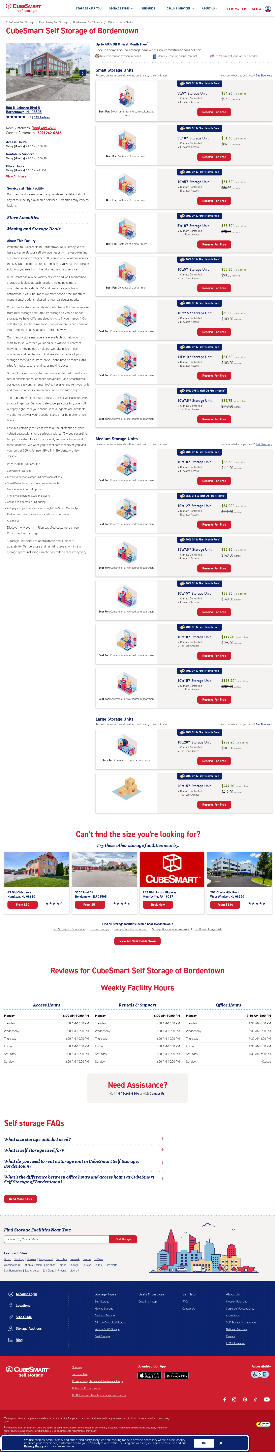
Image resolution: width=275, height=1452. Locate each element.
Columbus (61, 1259)
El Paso (98, 1259)
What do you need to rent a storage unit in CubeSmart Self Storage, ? (71, 1163)
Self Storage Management (241, 1322)
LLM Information (235, 1343)
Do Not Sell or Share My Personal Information (99, 1395)
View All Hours (16, 176)
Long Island (46, 1259)
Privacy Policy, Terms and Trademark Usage (97, 1381)
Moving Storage (104, 1309)
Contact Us (157, 1093)
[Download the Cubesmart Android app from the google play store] (176, 1375)
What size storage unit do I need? (37, 1139)
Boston (87, 1259)
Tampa (62, 1265)
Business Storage (105, 1315)
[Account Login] (269, 9)
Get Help (188, 1294)
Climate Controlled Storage (110, 1322)
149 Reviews (42, 117)
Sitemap (77, 1367)
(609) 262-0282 (48, 132)
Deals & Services (151, 1294)
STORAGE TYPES (119, 8)
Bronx (7, 1259)
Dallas (98, 1265)
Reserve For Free (214, 112)
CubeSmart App (148, 1302)
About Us (233, 1294)
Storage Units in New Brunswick (170, 929)
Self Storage (102, 1302)
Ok (204, 1443)
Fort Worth (111, 1265)
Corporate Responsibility (240, 1309)
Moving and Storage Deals (34, 228)
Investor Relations (236, 1302)
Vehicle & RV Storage (107, 1329)
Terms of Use (80, 1374)
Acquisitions (233, 1315)
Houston (86, 1265)
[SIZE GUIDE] (157, 8)
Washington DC (12, 1265)
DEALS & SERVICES (178, 8)
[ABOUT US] (217, 8)
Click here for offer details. (17, 1434)
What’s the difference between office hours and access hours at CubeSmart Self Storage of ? (79, 1179)
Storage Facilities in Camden (130, 929)
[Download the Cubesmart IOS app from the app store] (150, 1375)
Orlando (50, 1265)
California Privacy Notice (86, 1388)
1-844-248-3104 (127, 1093)
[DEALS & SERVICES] (193, 8)
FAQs (185, 1302)
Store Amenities (23, 217)
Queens (31, 1259)
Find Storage (123, 1239)
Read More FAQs (20, 1199)
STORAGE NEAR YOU (88, 8)
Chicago (74, 1265)
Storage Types (105, 1294)
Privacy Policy (33, 1446)
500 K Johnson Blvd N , (24, 109)
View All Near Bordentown (137, 941)
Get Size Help (264, 75)
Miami (39, 1265)
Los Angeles (32, 1271)
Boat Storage (102, 1336)
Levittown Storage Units (208, 929)
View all (74, 1271)
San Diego (48, 1271)
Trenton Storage (99, 929)
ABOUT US (208, 8)
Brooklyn (19, 1259)
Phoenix (61, 1271)
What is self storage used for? (34, 1150)
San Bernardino (13, 1271)
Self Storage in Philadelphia (69, 929)
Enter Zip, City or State (23, 1239)
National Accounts (236, 1329)
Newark (75, 1259)
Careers (230, 1336)
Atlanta (29, 1265)
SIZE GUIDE (148, 8)
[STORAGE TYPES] (132, 8)
